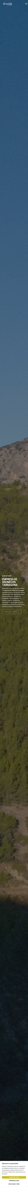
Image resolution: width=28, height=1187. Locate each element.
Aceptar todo (14, 1177)
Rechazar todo (14, 1184)
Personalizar (14, 1180)
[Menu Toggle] (26, 4)
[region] (14, 1174)
